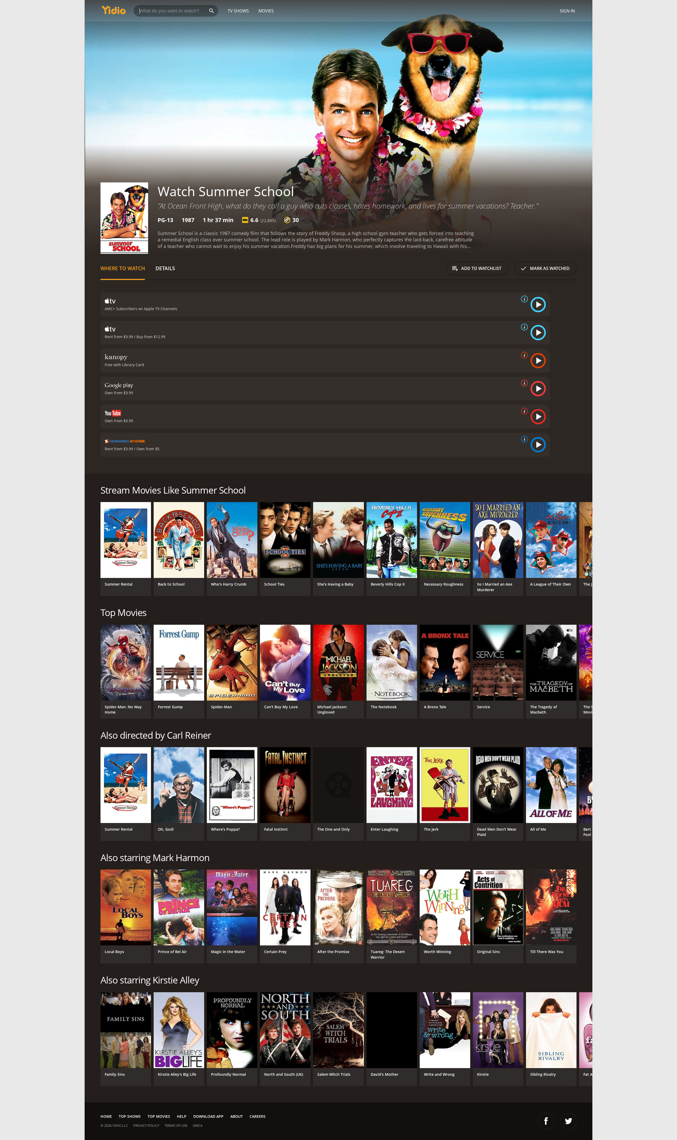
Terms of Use (175, 1125)
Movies (266, 11)
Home (106, 1116)
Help (181, 1116)
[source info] (523, 299)
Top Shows (130, 1116)
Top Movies (159, 1116)
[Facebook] (546, 1121)
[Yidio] (113, 12)
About (236, 1116)
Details (165, 268)
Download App (208, 1116)
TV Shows (238, 11)
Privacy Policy (146, 1125)
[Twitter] (568, 1121)
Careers (258, 1116)
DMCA (198, 1125)
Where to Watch (122, 268)
